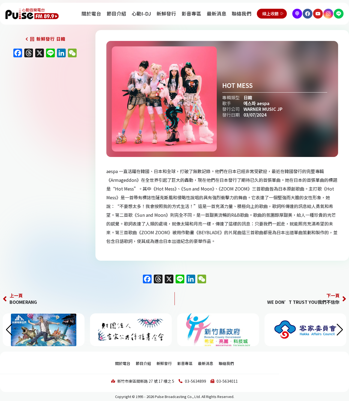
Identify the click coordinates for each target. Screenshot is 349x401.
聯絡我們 (241, 13)
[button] (340, 330)
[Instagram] (328, 14)
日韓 (247, 97)
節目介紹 (116, 13)
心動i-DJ (141, 13)
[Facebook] (307, 14)
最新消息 (216, 13)
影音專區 (191, 13)
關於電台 (91, 13)
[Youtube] (318, 14)
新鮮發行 (166, 13)
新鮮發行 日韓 (50, 38)
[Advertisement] (43, 107)
